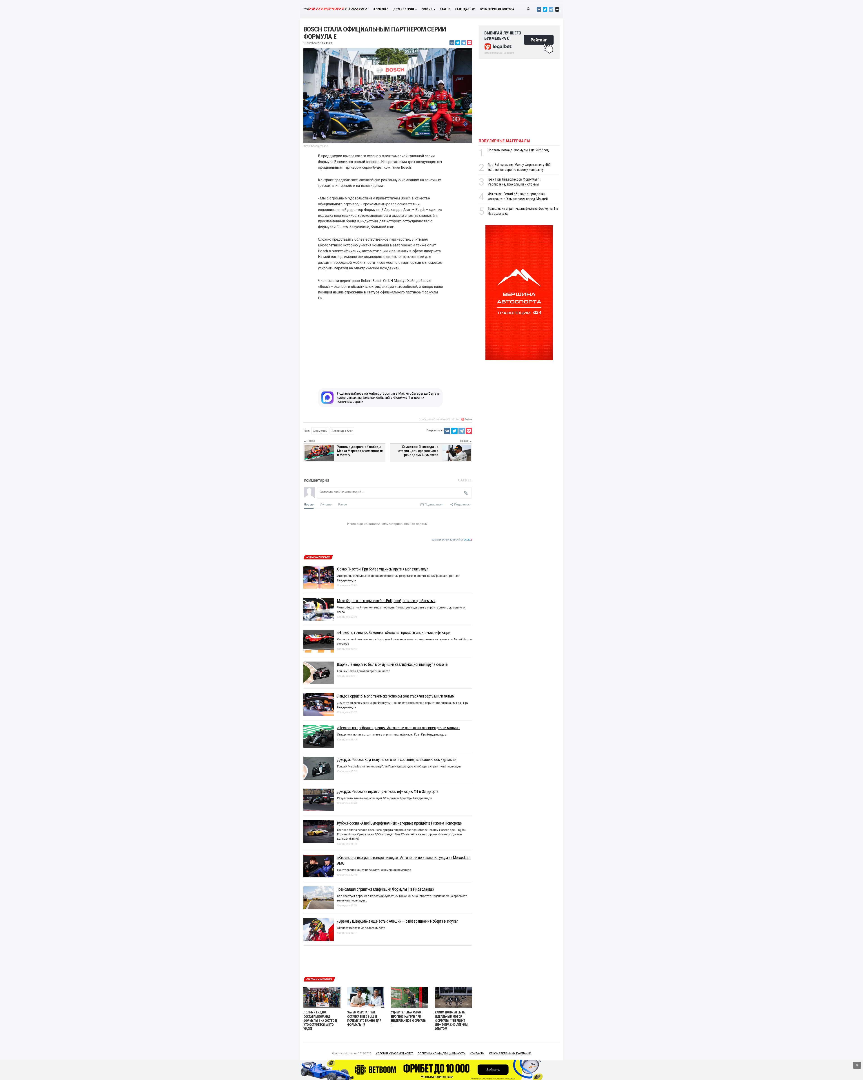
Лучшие (325, 504)
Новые (309, 504)
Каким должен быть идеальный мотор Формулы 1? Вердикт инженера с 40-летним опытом (451, 1021)
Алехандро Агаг (342, 430)
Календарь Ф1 (465, 9)
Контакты (477, 1053)
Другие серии (404, 9)
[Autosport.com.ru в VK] (539, 9)
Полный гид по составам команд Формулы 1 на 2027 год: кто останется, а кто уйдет (320, 1021)
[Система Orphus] (466, 419)
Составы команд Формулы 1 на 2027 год (518, 150)
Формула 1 (381, 9)
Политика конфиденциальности (441, 1053)
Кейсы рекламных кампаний (510, 1053)
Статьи (445, 9)
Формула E (320, 430)
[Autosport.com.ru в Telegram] (551, 9)
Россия (427, 9)
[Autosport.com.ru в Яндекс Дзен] (557, 9)
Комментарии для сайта (452, 540)
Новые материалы (318, 557)
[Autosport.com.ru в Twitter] (545, 9)
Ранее (342, 504)
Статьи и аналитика (319, 979)
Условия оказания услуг (394, 1053)
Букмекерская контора (497, 9)
